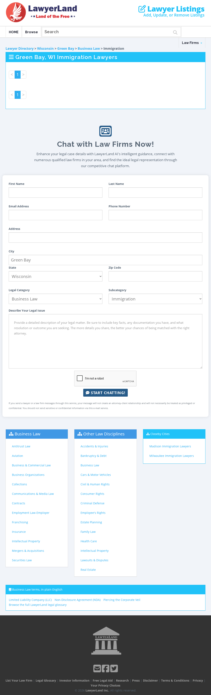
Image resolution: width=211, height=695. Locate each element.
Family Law (88, 532)
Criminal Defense (92, 503)
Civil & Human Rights (95, 484)
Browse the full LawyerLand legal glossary (38, 605)
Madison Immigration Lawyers (170, 446)
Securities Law (22, 560)
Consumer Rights (92, 494)
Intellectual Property (26, 541)
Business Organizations (28, 475)
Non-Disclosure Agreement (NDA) (78, 600)
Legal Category (19, 290)
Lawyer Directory (20, 48)
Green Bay (65, 48)
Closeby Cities (160, 434)
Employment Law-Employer (30, 513)
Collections (19, 484)
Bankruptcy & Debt (94, 456)
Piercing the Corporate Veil (121, 600)
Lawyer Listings (175, 9)
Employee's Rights (93, 513)
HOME (14, 32)
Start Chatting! (107, 392)
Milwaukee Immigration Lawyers (171, 456)
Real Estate (88, 570)
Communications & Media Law (33, 494)
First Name (16, 184)
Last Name (116, 184)
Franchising (20, 522)
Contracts (18, 503)
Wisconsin (45, 48)
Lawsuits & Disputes (94, 560)
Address (14, 229)
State (12, 267)
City (11, 251)
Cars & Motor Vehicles (96, 475)
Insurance (19, 532)
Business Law (89, 48)
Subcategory (117, 290)
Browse (31, 32)
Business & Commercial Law (31, 465)
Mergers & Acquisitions (28, 551)
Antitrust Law (21, 446)
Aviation (17, 456)
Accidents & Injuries (94, 446)
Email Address (19, 206)
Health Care (89, 541)
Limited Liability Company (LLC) (30, 600)
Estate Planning (91, 522)
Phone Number (119, 206)
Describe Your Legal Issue (27, 310)
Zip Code (115, 267)
